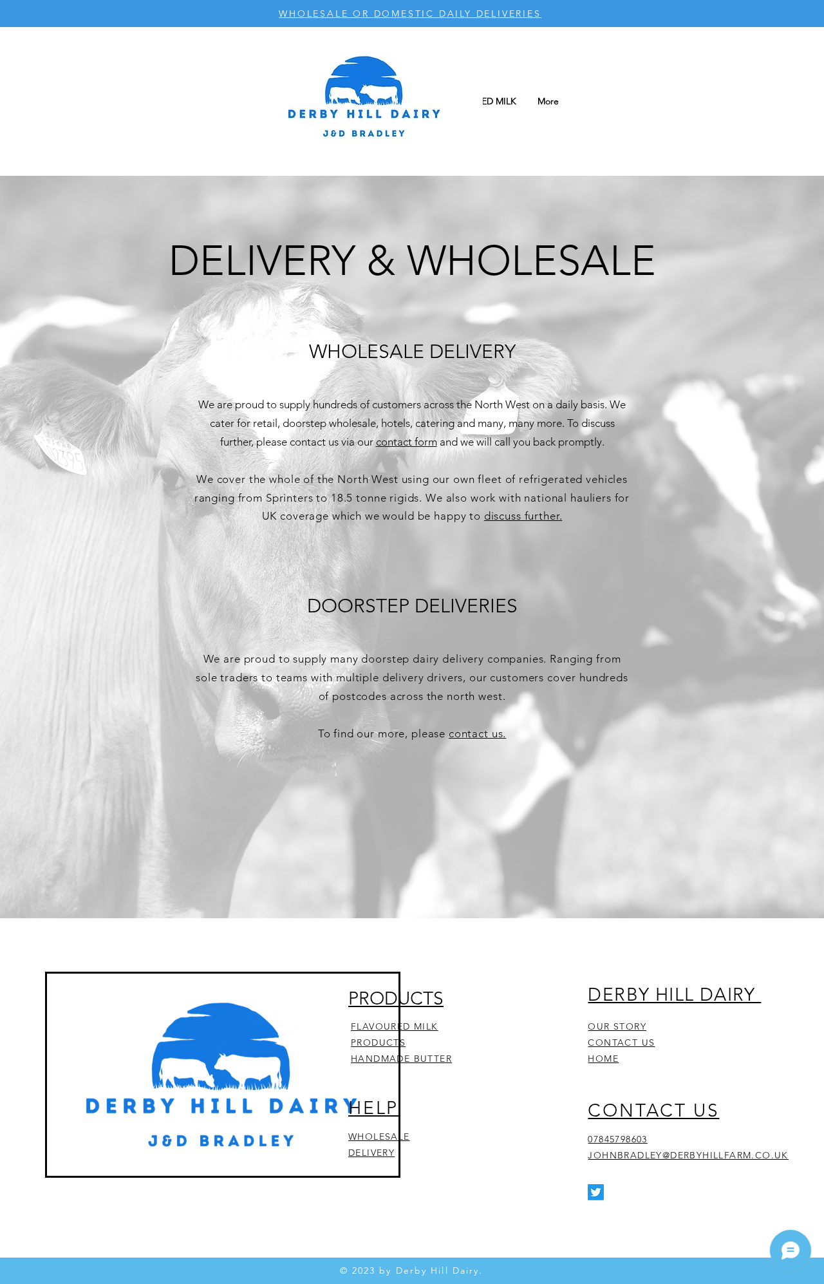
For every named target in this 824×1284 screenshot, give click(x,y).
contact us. (477, 733)
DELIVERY (371, 1152)
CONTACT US (621, 1042)
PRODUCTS (378, 1042)
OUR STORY (617, 1026)
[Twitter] (596, 1192)
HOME (603, 1058)
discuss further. (523, 515)
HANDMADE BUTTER (401, 1058)
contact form (406, 441)
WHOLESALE (379, 1136)
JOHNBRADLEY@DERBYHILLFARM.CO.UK (688, 1155)
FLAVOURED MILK (394, 1026)
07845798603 (617, 1139)
